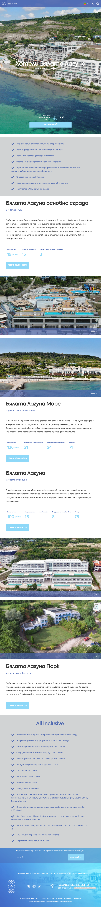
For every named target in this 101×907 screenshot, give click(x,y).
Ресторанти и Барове (37, 873)
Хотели (21, 873)
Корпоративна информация (68, 898)
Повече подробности (17, 265)
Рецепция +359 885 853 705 (73, 885)
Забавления (79, 873)
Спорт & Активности (61, 873)
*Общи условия (47, 898)
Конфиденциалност (29, 898)
